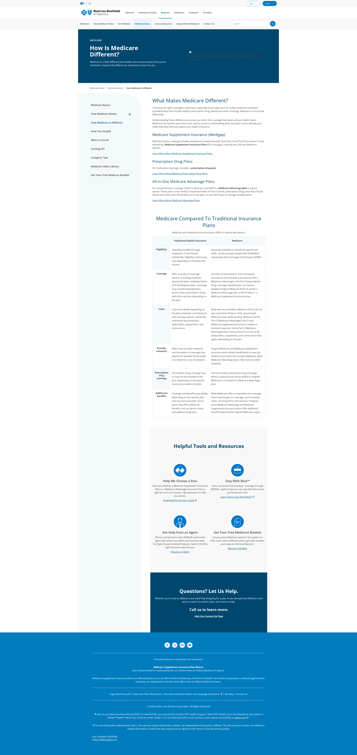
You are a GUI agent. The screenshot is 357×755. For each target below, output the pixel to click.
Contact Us (209, 23)
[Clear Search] (265, 24)
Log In (268, 3)
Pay (251, 3)
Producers (193, 12)
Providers (207, 12)
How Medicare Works (104, 113)
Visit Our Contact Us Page (209, 616)
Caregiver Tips (99, 157)
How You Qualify (101, 131)
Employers (179, 12)
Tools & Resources (163, 23)
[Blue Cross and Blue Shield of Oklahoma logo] (100, 12)
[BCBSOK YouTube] (189, 645)
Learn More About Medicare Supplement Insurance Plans (182, 153)
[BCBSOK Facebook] (167, 645)
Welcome (129, 12)
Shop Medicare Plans (104, 23)
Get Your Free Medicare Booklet (110, 175)
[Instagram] (174, 645)
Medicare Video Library (105, 166)
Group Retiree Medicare (188, 23)
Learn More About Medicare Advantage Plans (176, 200)
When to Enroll (100, 140)
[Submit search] (273, 23)
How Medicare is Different (106, 122)
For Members (124, 23)
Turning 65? (98, 148)
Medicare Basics (142, 23)
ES (90, 3)
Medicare (165, 12)
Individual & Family (147, 12)
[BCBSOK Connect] (182, 645)
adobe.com (240, 717)
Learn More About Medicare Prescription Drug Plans (180, 173)
